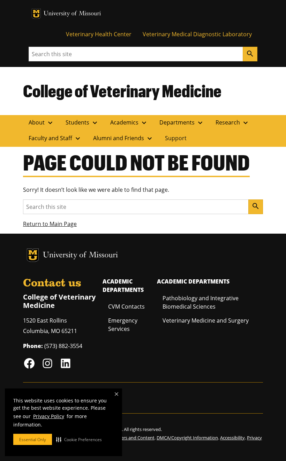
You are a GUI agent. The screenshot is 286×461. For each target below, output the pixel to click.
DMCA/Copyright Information (187, 437)
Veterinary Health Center (98, 34)
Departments (181, 123)
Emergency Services (122, 325)
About (41, 123)
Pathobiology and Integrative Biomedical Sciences (201, 302)
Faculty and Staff (55, 138)
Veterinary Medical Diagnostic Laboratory (197, 34)
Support (176, 138)
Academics (129, 123)
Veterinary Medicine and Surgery (206, 320)
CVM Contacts (126, 306)
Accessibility (232, 437)
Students (82, 123)
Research (233, 123)
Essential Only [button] (32, 440)
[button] (79, 439)
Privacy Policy (48, 416)
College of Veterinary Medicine (122, 91)
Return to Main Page (50, 224)
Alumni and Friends (123, 138)
